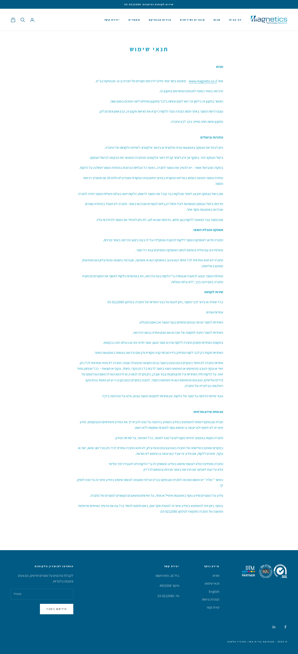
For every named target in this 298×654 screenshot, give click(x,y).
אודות (215, 575)
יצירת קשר (112, 19)
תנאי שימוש (212, 583)
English (214, 591)
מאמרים (134, 19)
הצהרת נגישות (210, 599)
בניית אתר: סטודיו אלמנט (244, 641)
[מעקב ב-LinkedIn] (274, 627)
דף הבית (235, 19)
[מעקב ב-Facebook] (285, 627)
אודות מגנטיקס (160, 19)
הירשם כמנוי (56, 609)
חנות (217, 19)
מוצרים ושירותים (192, 19)
